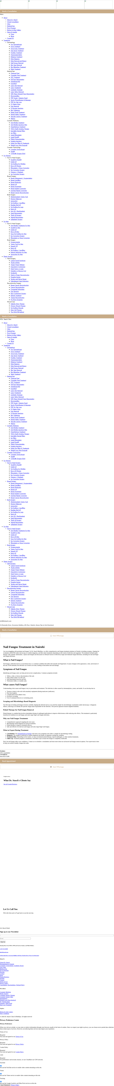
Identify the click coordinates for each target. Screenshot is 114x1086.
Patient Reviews (4, 977)
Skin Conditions (4, 1013)
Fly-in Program (4, 970)
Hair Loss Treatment (5, 1005)
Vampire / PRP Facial (6, 1003)
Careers (2, 980)
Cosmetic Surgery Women (7, 995)
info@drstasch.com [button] (4, 952)
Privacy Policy (4, 983)
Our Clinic (3, 967)
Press (1, 975)
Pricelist (2, 972)
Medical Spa (3, 969)
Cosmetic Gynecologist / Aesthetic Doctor (12, 965)
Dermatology (3, 998)
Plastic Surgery (4, 993)
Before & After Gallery (6, 1012)
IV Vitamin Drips (5, 1002)
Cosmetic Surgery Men (6, 997)
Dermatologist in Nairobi (7, 964)
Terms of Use (4, 982)
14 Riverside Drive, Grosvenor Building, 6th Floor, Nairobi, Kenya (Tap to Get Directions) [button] (19, 955)
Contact (2, 974)
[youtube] (1, 1066)
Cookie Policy (20, 1052)
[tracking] (1, 1081)
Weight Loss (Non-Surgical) (8, 1000)
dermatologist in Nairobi (24, 733)
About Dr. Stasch (5, 962)
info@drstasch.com (5, 621)
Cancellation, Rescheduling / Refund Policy (12, 985)
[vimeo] (1, 1074)
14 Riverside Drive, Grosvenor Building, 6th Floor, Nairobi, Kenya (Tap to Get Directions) (27, 625)
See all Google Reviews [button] (10, 784)
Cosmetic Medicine (5, 992)
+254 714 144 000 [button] (4, 948)
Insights (2, 978)
